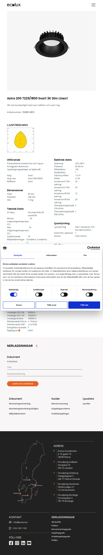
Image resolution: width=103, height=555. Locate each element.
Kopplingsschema (60, 408)
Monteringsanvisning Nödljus (23, 408)
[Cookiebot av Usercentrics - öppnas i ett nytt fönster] (89, 248)
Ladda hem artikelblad (22, 383)
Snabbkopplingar (60, 413)
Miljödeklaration (17, 413)
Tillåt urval (51, 305)
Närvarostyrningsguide (61, 529)
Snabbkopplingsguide (61, 536)
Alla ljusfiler (56, 522)
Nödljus (55, 540)
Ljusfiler (86, 403)
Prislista (55, 525)
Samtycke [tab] (18, 255)
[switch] (38, 295)
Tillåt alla (84, 305)
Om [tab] (85, 255)
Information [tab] (51, 255)
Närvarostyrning (59, 403)
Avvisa (19, 305)
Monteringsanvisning (19, 403)
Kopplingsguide (58, 533)
